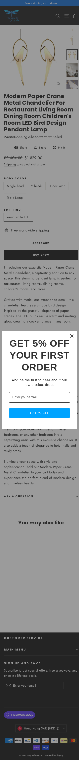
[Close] (72, 336)
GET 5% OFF (39, 413)
